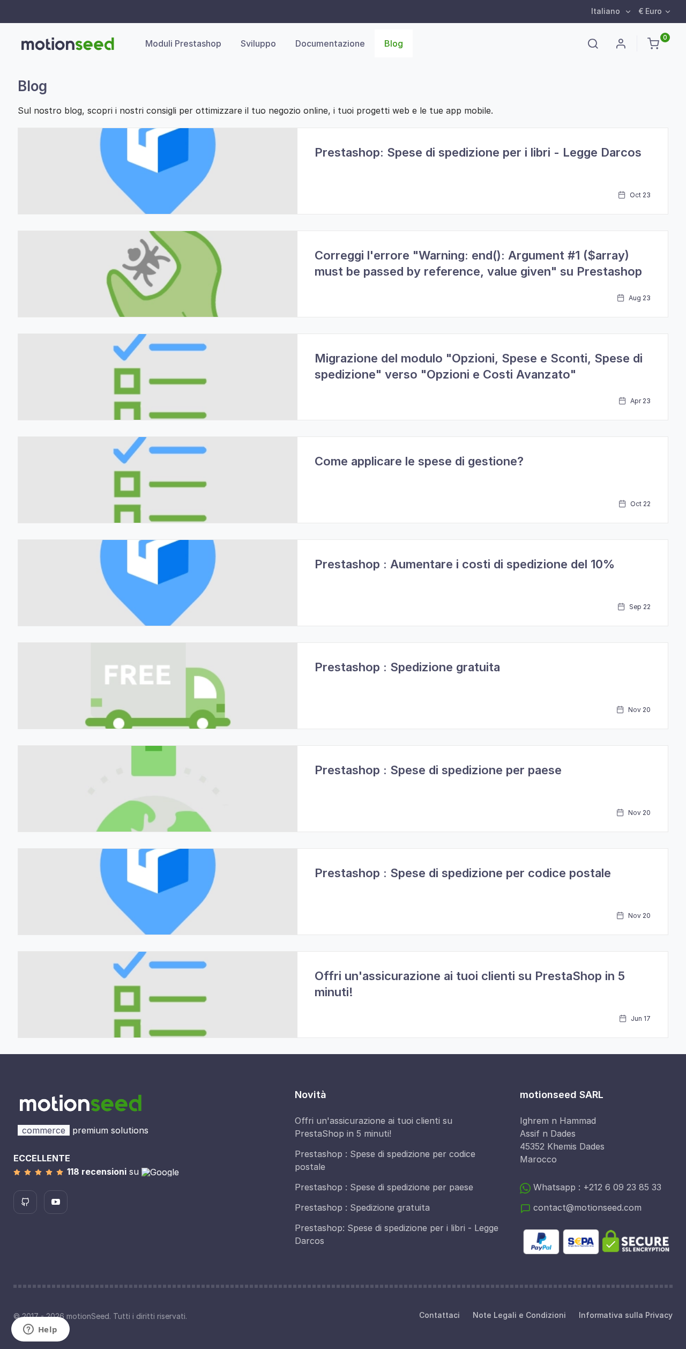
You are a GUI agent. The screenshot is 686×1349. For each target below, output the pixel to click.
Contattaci (439, 1315)
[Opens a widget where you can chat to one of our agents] (40, 1330)
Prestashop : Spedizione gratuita (407, 667)
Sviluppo (258, 43)
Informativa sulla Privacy (626, 1315)
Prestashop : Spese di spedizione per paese (438, 770)
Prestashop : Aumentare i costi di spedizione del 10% (465, 564)
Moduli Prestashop (183, 43)
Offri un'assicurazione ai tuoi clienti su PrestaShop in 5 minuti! (373, 1127)
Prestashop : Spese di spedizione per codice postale (463, 873)
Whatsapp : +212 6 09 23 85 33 (596, 1187)
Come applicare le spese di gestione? (419, 461)
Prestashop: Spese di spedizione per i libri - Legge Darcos (478, 152)
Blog (393, 43)
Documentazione (330, 43)
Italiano (606, 11)
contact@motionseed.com (586, 1207)
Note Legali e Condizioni (519, 1315)
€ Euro (650, 11)
